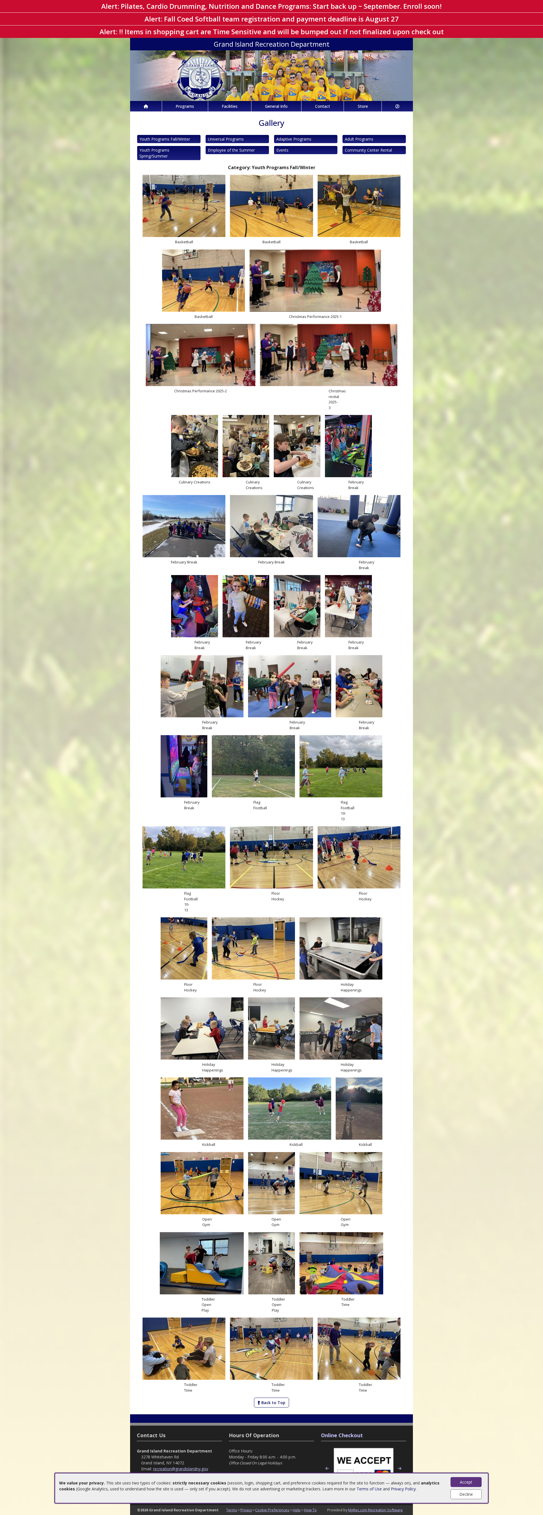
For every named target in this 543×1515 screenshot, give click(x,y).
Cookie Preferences (272, 1509)
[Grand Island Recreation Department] (271, 75)
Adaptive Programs (293, 139)
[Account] (397, 106)
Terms (231, 1509)
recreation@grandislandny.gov (180, 1468)
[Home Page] (146, 106)
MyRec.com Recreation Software (375, 1509)
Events (282, 150)
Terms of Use (369, 1489)
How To (310, 1509)
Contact (322, 106)
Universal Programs (226, 139)
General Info (276, 106)
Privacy (246, 1509)
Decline (466, 1494)
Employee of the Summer (231, 150)
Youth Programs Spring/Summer (154, 153)
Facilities (230, 106)
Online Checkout (342, 1435)
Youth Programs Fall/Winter (164, 139)
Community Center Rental (368, 150)
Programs (185, 106)
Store (363, 106)
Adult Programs (359, 139)
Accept (466, 1482)
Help (297, 1509)
